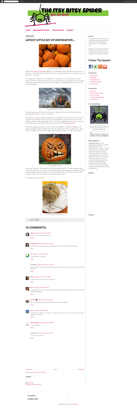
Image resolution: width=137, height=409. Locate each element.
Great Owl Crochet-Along (38, 71)
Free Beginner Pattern (96, 81)
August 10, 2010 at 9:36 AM (45, 243)
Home (28, 30)
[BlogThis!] (32, 220)
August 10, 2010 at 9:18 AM (42, 233)
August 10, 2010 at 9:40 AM (40, 254)
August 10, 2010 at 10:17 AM (46, 264)
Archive (70, 30)
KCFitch (32, 300)
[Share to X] (34, 220)
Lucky (37, 117)
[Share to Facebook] (36, 220)
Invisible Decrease (95, 79)
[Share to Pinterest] (38, 220)
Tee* (31, 254)
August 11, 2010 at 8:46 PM (41, 310)
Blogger (76, 404)
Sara (31, 310)
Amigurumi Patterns (41, 30)
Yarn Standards (94, 99)
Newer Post (29, 369)
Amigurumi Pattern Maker (97, 97)
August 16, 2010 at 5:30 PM (46, 322)
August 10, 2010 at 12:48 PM (43, 277)
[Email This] (30, 220)
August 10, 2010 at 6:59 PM (41, 287)
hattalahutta (33, 243)
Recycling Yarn (94, 83)
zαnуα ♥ (32, 233)
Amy (31, 287)
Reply (32, 238)
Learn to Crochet (94, 95)
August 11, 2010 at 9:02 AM (45, 300)
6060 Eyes (93, 91)
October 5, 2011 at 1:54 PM (45, 333)
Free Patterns (58, 30)
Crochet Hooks (94, 75)
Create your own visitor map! (33, 384)
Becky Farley (34, 322)
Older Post (81, 369)
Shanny (32, 277)
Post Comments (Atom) (39, 372)
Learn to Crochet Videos (96, 93)
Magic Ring (93, 77)
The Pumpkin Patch (69, 123)
